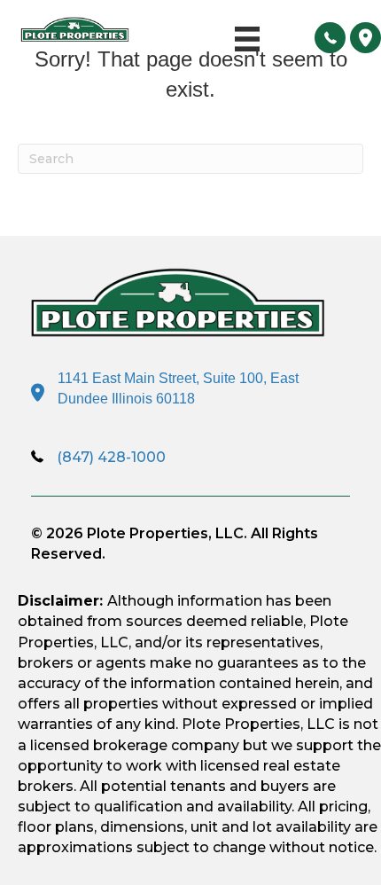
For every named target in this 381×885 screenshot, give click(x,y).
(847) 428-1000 (111, 457)
